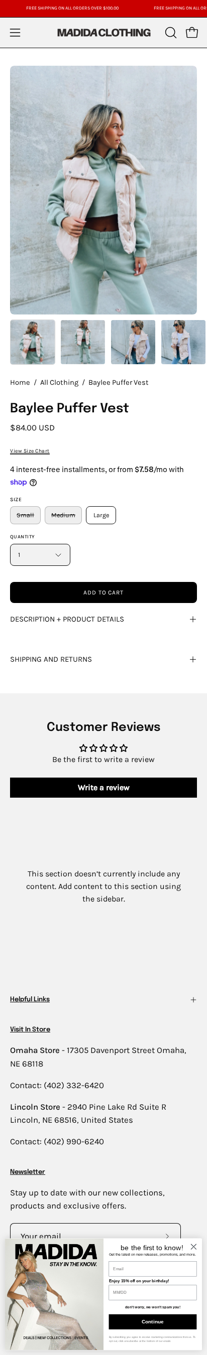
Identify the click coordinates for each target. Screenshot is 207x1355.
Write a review (104, 787)
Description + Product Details (67, 619)
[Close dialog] (193, 1246)
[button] (170, 33)
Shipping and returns (51, 659)
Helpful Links (30, 999)
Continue (152, 1321)
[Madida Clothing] (103, 32)
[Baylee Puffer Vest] (32, 342)
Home (20, 382)
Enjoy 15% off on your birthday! (139, 1281)
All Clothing (59, 382)
